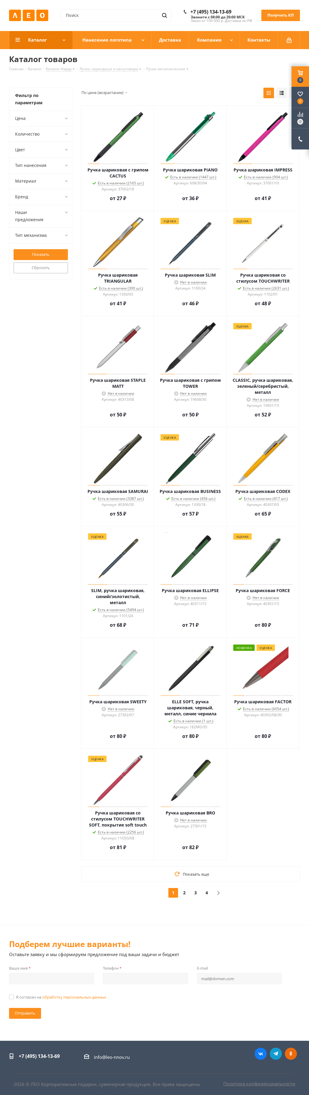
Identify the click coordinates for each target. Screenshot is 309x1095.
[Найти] (164, 15)
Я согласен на (61, 997)
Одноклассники (291, 1054)
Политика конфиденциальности (259, 1084)
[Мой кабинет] (289, 40)
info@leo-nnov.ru (112, 1057)
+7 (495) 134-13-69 (210, 11)
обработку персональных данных (74, 997)
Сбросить (41, 267)
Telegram (276, 1054)
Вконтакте (261, 1054)
